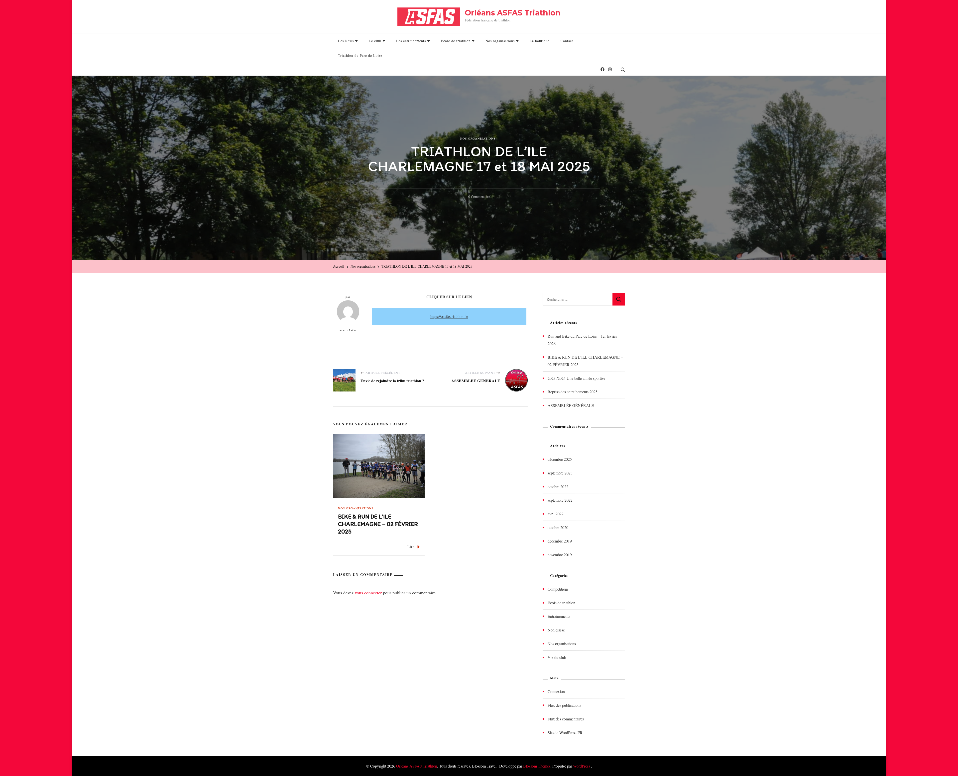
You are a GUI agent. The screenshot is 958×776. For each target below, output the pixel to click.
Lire (410, 546)
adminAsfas (348, 330)
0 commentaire (479, 197)
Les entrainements (411, 40)
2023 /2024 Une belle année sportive (576, 378)
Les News (346, 40)
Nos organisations (500, 40)
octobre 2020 (558, 527)
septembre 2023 (560, 472)
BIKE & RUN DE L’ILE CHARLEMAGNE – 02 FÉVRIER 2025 (378, 524)
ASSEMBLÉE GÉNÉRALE (571, 405)
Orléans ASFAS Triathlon (513, 12)
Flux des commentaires (566, 718)
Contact (567, 40)
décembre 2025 (560, 459)
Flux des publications (564, 705)
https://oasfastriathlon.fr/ (449, 316)
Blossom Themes (536, 766)
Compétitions (558, 589)
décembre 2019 (560, 540)
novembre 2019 (560, 554)
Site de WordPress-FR (565, 732)
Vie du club (557, 657)
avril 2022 (556, 513)
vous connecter (368, 593)
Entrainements (559, 616)
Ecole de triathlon (456, 40)
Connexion (556, 691)
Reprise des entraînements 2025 (573, 391)
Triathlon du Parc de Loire (360, 55)
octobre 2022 (558, 486)
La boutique (539, 40)
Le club (375, 40)
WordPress (581, 766)
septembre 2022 (560, 500)
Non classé (556, 629)
